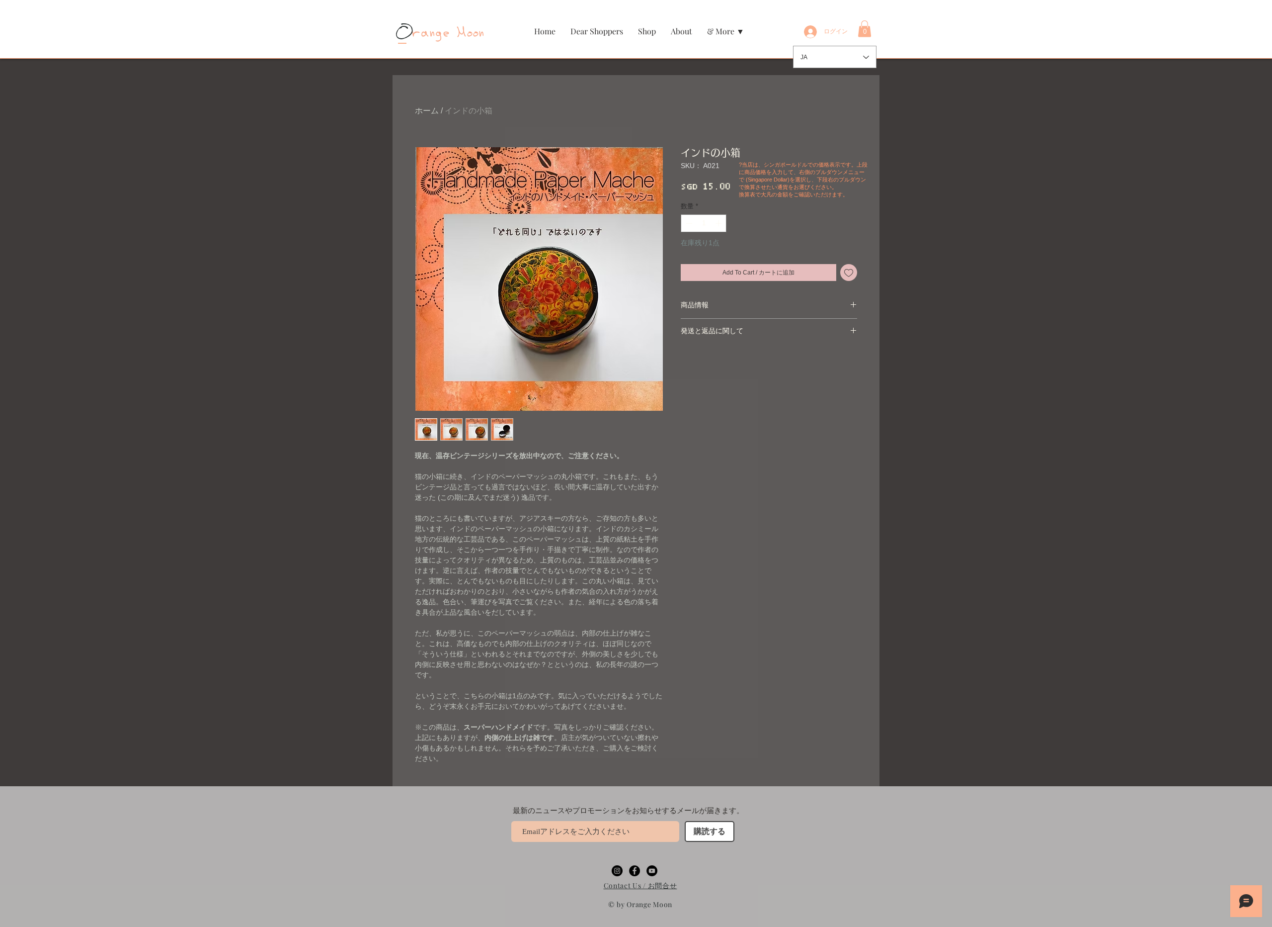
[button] (647, 31)
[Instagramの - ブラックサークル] (617, 870)
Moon (468, 33)
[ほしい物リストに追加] (848, 272)
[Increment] (719, 223)
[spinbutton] (704, 223)
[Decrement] (688, 223)
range (424, 33)
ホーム (427, 110)
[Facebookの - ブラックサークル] (634, 870)
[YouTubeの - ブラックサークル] (651, 870)
